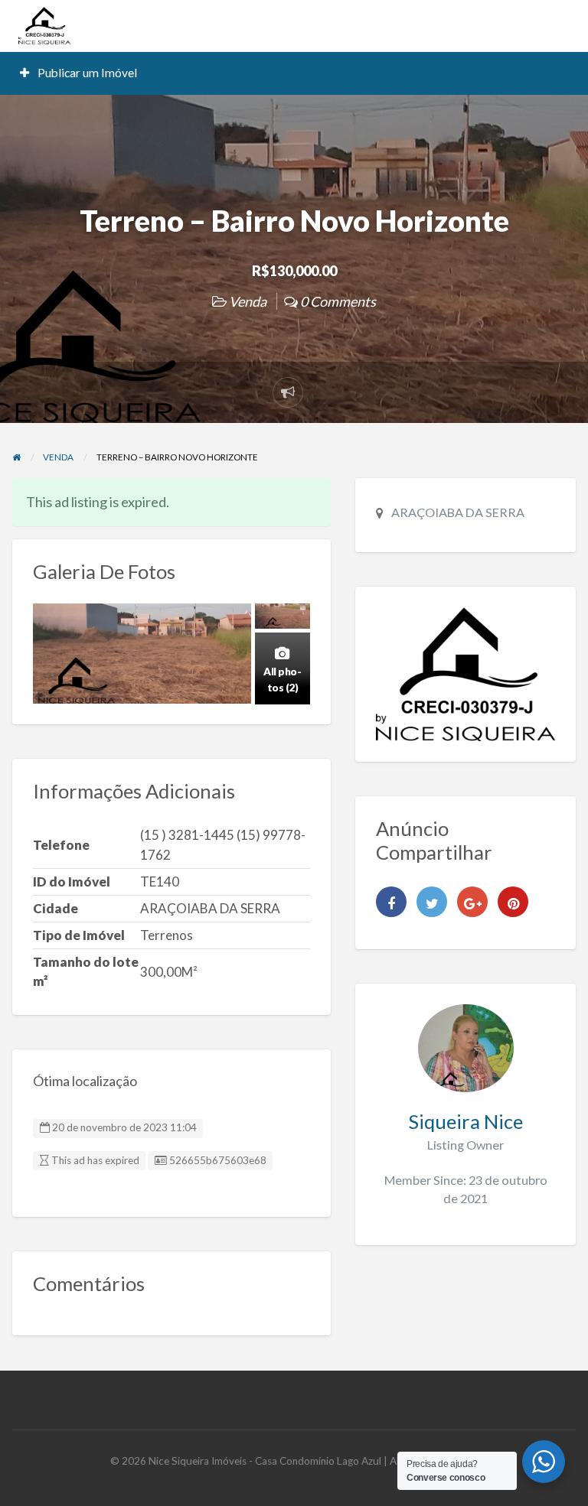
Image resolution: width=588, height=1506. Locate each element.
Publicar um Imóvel (86, 73)
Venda (247, 301)
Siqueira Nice (465, 1121)
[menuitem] (79, 73)
